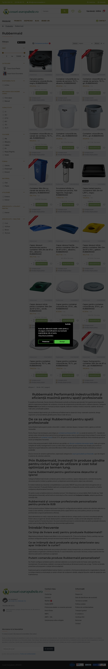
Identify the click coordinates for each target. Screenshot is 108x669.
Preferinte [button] (45, 342)
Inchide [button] (68, 324)
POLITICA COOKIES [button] (45, 335)
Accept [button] (62, 342)
